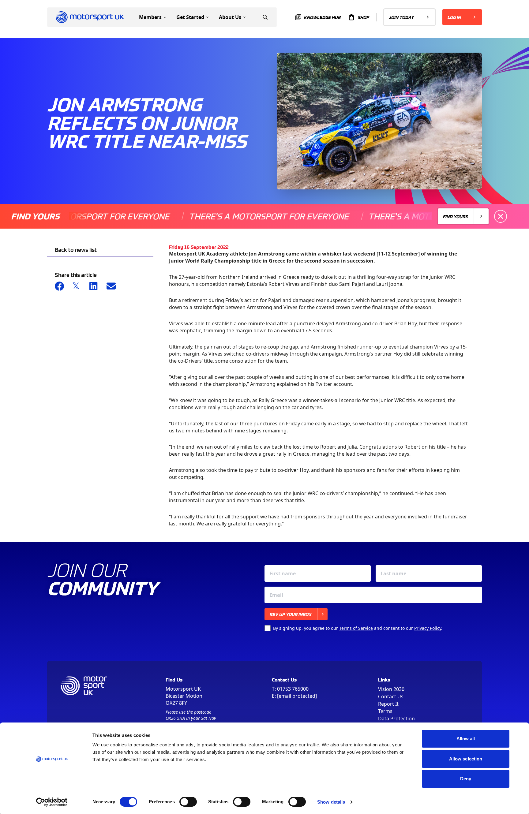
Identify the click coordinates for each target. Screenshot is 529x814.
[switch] (188, 802)
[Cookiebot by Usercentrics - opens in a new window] (52, 802)
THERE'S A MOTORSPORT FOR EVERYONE (245, 216)
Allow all (465, 738)
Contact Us (390, 696)
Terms (385, 711)
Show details (331, 802)
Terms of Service (356, 628)
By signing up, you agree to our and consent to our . (357, 628)
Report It (388, 703)
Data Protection (396, 718)
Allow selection (465, 758)
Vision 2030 (391, 689)
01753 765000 (293, 688)
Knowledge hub (322, 17)
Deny (465, 778)
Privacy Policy (427, 628)
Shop (363, 17)
